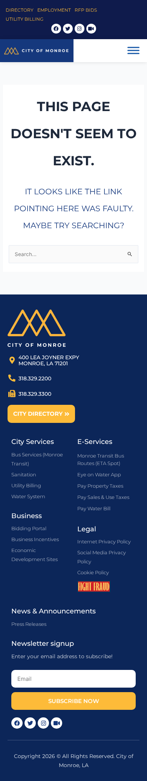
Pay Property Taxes (100, 486)
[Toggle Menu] (133, 50)
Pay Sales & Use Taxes (103, 497)
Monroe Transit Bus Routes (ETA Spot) (100, 459)
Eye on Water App (99, 474)
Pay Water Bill (93, 508)
